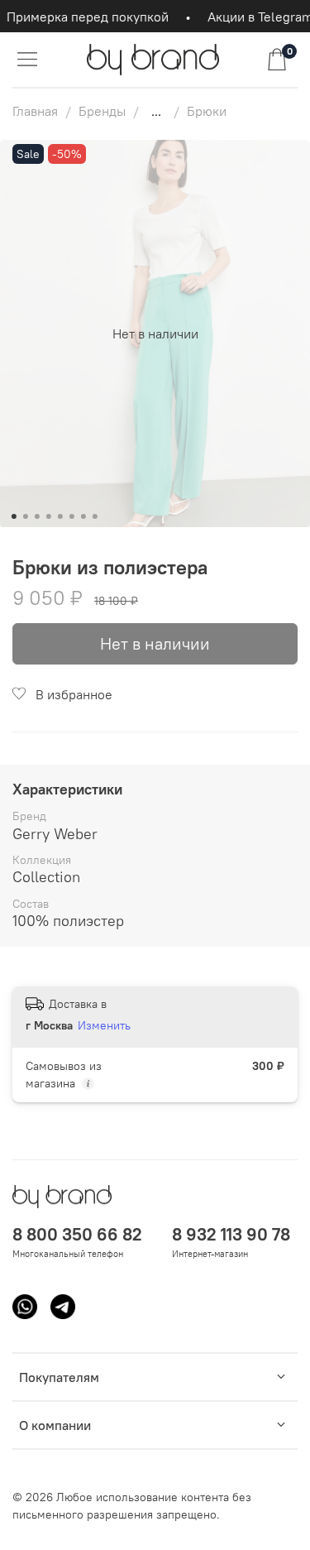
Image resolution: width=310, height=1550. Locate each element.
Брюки (207, 111)
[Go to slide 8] (94, 516)
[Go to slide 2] (24, 516)
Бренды (102, 111)
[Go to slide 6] (71, 516)
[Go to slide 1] (13, 516)
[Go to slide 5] (59, 516)
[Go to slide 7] (82, 516)
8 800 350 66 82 (77, 1234)
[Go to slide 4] (47, 516)
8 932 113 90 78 (231, 1234)
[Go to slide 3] (36, 516)
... (156, 110)
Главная (35, 111)
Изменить (104, 1025)
